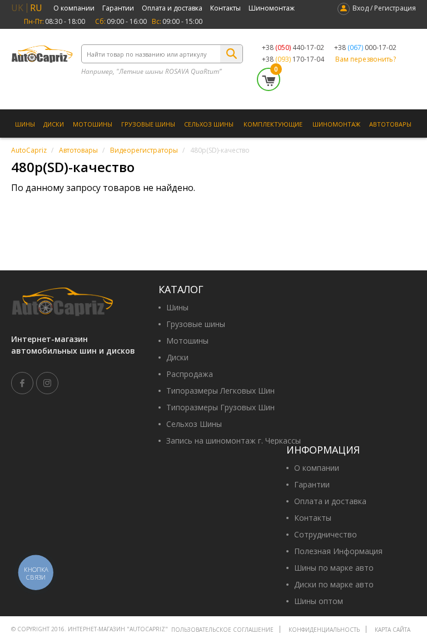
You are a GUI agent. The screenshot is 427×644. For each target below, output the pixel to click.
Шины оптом (318, 601)
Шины (25, 124)
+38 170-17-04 (293, 59)
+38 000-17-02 (365, 47)
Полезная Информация (338, 551)
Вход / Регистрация (384, 8)
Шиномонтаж (272, 8)
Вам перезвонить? (365, 59)
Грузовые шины (148, 124)
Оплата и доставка (172, 8)
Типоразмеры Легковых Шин (220, 391)
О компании (74, 8)
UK (17, 8)
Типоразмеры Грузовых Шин (220, 407)
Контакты (225, 8)
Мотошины (92, 124)
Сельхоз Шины (209, 124)
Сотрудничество (325, 535)
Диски (53, 124)
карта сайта (392, 629)
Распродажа (189, 374)
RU (36, 8)
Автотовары (390, 124)
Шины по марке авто (334, 568)
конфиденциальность (324, 629)
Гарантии (118, 8)
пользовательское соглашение (222, 629)
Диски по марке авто (334, 584)
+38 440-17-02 (293, 47)
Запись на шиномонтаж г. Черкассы (233, 441)
